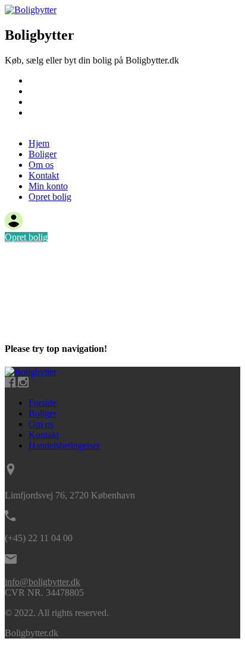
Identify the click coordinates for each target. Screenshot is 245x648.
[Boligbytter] (30, 10)
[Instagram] (23, 382)
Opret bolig (50, 123)
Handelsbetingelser (64, 445)
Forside (42, 403)
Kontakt (44, 112)
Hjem (39, 80)
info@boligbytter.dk (42, 582)
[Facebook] (11, 382)
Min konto (48, 186)
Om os (41, 102)
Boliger (42, 91)
